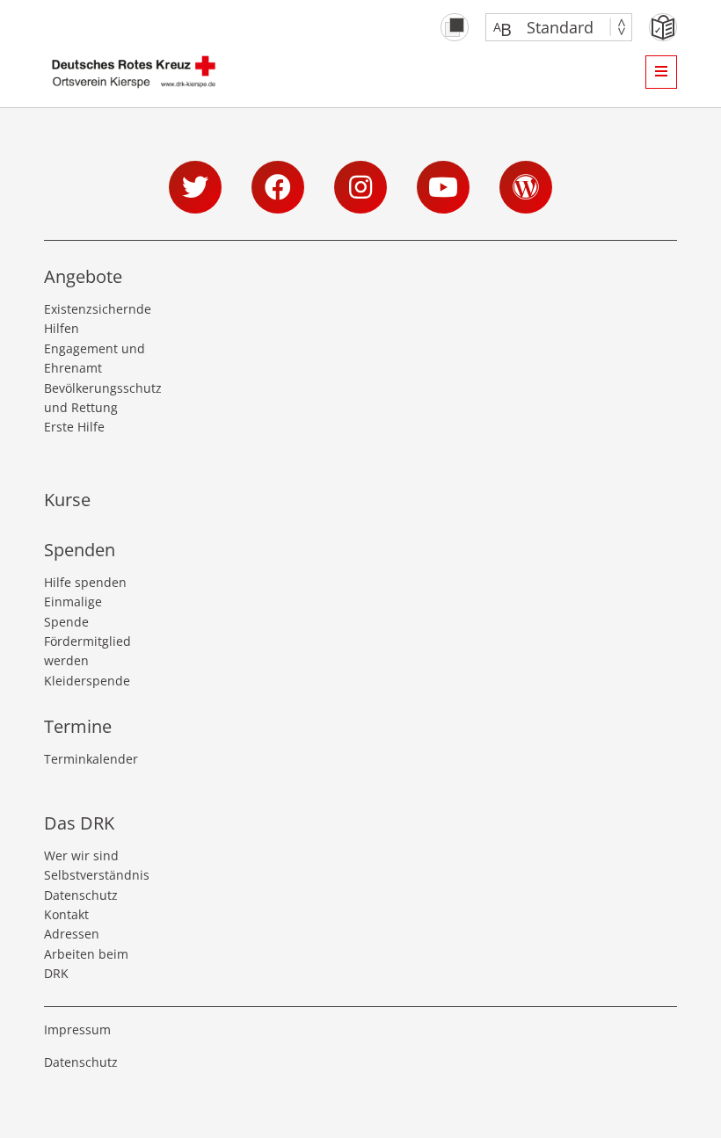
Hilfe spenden (85, 582)
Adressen (71, 933)
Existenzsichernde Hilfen (96, 319)
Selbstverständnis (96, 874)
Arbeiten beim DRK (86, 964)
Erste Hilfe (74, 426)
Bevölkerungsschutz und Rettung (96, 398)
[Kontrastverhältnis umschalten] (455, 27)
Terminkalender (91, 758)
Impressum (77, 1029)
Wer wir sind (81, 855)
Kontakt (66, 914)
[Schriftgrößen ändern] (550, 27)
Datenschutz (81, 895)
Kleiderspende (87, 680)
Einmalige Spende (73, 611)
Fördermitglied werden (87, 651)
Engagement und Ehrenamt (94, 358)
